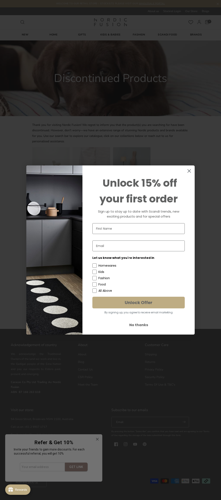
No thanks (138, 324)
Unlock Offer (138, 303)
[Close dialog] (189, 171)
